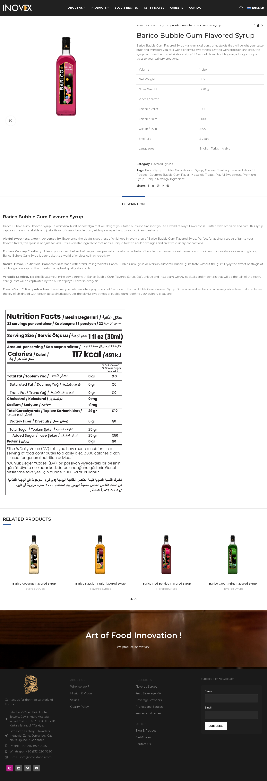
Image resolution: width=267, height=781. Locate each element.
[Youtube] (36, 768)
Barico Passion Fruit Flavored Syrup (100, 583)
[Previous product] (254, 26)
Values (74, 700)
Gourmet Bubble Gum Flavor (169, 174)
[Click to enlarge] (11, 121)
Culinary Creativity (217, 170)
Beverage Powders (148, 700)
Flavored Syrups (158, 25)
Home (140, 25)
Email (208, 707)
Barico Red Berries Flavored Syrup (166, 583)
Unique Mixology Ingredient (165, 179)
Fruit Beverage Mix (148, 693)
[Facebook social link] (148, 185)
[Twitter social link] (153, 185)
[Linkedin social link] (163, 185)
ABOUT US (77, 680)
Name (208, 691)
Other (140, 724)
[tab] (133, 202)
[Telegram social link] (167, 185)
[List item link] (30, 746)
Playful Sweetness (228, 174)
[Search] (241, 8)
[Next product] (262, 26)
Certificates (143, 737)
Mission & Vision (81, 693)
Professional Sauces (149, 706)
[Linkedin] (18, 768)
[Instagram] (9, 768)
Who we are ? (79, 686)
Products (143, 680)
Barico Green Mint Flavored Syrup (233, 583)
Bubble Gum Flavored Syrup (183, 170)
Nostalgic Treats (202, 174)
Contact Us (143, 744)
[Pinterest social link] (158, 185)
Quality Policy (79, 706)
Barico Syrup (153, 170)
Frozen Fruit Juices (148, 713)
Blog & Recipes (145, 730)
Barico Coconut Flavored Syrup (34, 583)
